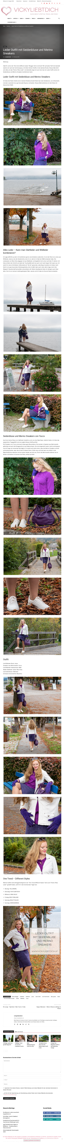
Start (4, 26)
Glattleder (22, 996)
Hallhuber (28, 996)
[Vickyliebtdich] (32, 10)
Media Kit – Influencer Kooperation (44, 1)
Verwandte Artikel (8, 1031)
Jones (33, 996)
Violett (17, 998)
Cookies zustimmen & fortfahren (32, 1140)
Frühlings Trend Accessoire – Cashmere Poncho (19, 1045)
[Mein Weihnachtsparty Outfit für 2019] (32, 1038)
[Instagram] (44, 3)
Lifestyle (15, 18)
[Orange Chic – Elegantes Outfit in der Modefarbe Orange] (56, 1038)
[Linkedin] (47, 3)
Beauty (9, 18)
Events (47, 18)
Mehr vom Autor (19, 1031)
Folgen (58, 1116)
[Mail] (49, 3)
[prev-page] (4, 1051)
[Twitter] (57, 3)
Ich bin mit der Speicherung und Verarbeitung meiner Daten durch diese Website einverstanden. (28, 1093)
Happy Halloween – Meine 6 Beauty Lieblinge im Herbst (49, 1007)
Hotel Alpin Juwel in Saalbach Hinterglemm (10, 1117)
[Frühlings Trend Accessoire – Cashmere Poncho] (20, 1038)
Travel (33, 18)
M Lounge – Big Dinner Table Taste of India (14, 1007)
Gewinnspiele (40, 18)
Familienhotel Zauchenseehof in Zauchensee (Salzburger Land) (11, 1121)
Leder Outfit (38, 996)
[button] (59, 18)
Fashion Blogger (15, 996)
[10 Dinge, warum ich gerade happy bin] (8, 1038)
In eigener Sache (11, 22)
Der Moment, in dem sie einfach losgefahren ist (11, 1113)
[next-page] (7, 1051)
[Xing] (60, 3)
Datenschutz (18, 1)
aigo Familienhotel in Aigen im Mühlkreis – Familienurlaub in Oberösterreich (10, 1126)
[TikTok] (54, 3)
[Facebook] (42, 3)
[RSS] (23, 1024)
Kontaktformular (32, 1)
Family (21, 18)
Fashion (27, 18)
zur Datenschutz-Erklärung (51, 1138)
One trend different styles (9, 998)
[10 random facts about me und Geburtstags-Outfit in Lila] (44, 1038)
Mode (59, 996)
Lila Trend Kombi (45, 996)
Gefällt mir (57, 1112)
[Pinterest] (52, 3)
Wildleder (22, 998)
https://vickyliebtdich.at (19, 1018)
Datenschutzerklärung (9, 1094)
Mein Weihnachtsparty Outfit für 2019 (31, 1045)
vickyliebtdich (8, 56)
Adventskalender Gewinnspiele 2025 (10, 1131)
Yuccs (27, 998)
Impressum (25, 1)
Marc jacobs (53, 996)
